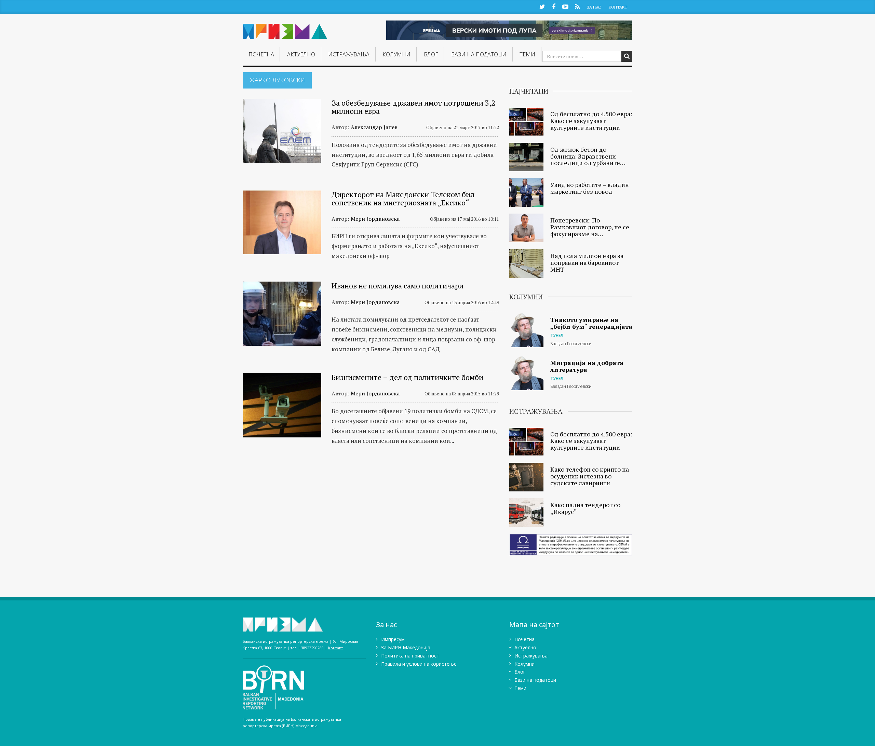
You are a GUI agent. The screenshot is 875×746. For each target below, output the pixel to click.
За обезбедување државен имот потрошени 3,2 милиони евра (413, 107)
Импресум (393, 639)
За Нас (594, 7)
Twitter (542, 6)
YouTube (565, 6)
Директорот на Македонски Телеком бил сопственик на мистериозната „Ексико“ (403, 198)
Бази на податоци (479, 54)
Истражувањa (348, 54)
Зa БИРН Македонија (405, 647)
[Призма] (285, 29)
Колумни (396, 54)
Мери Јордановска (375, 218)
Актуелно (301, 54)
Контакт (618, 7)
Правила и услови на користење (419, 664)
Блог (431, 54)
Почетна (261, 54)
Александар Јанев (374, 127)
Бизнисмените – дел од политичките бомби (407, 377)
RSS (577, 6)
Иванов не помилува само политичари (397, 285)
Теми (527, 54)
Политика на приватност (410, 655)
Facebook (554, 6)
